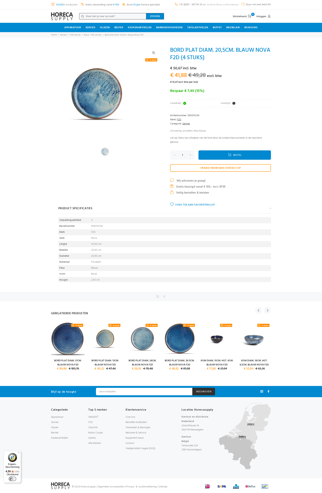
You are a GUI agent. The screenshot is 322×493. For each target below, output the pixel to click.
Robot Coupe (95, 433)
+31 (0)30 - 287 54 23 (190, 4)
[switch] (12, 479)
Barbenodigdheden (169, 27)
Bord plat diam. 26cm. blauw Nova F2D (142, 362)
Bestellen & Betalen (136, 422)
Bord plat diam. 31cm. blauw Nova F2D (68, 362)
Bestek (118, 27)
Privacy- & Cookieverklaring (141, 487)
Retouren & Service (136, 433)
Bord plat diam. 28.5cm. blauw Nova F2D (180, 362)
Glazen (105, 27)
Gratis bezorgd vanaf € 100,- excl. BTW (200, 186)
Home (54, 35)
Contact (130, 443)
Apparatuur (72, 27)
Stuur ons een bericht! (258, 4)
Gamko (92, 438)
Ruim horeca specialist (143, 5)
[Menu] (19, 453)
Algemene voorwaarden (111, 487)
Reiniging (251, 27)
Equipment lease (134, 438)
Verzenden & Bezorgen (138, 427)
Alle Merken (94, 443)
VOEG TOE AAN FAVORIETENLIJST (195, 205)
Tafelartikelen (197, 27)
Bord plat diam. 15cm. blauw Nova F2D (105, 362)
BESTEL (237, 155)
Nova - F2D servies (93, 35)
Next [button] (267, 310)
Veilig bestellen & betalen (192, 192)
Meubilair (233, 27)
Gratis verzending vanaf (102, 5)
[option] (107, 152)
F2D (179, 120)
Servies (90, 27)
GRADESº (93, 417)
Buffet (217, 27)
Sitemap (162, 487)
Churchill (92, 427)
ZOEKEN (155, 16)
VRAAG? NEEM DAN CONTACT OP (220, 168)
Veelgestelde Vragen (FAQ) (140, 448)
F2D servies (75, 35)
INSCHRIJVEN (203, 392)
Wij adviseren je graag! (191, 180)
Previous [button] (258, 310)
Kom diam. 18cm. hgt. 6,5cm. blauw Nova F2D (254, 362)
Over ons (130, 417)
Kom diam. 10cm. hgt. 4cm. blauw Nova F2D (217, 362)
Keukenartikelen (139, 27)
